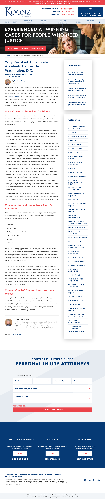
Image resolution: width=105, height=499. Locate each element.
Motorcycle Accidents (74, 232)
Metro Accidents (76, 227)
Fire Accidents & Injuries (76, 195)
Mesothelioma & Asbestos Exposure (77, 223)
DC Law (71, 168)
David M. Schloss (20, 81)
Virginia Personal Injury (77, 310)
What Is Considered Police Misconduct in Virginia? (77, 89)
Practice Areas (44, 22)
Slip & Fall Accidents (73, 270)
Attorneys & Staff (29, 22)
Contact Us (90, 22)
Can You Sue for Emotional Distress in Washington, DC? (77, 96)
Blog (8, 55)
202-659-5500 (67, 9)
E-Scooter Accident (77, 176)
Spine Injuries (74, 275)
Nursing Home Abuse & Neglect (76, 246)
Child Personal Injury (75, 157)
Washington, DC (51, 1)
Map (20, 453)
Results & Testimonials (63, 22)
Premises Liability (76, 261)
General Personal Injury (77, 205)
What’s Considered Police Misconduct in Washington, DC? (77, 104)
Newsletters (74, 241)
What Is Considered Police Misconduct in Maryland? (77, 74)
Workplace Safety (77, 327)
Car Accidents (13, 77)
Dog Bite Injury (75, 172)
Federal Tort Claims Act (74, 189)
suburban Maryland (63, 1)
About (14, 22)
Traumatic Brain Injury (76, 292)
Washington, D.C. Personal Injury (76, 316)
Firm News (73, 200)
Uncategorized (75, 301)
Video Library (74, 305)
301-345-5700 (68, 15)
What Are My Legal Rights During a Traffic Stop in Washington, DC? (77, 81)
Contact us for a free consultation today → (58, 3)
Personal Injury (76, 257)
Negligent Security (77, 237)
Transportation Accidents (76, 286)
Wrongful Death (76, 331)
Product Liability (76, 265)
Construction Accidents (75, 163)
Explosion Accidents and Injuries (75, 182)
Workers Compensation (75, 321)
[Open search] (98, 21)
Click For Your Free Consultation (25, 48)
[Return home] (5, 55)
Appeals (72, 132)
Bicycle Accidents (77, 136)
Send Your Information (52, 410)
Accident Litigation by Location (77, 127)
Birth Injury (74, 140)
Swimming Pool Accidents (75, 280)
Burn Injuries (74, 144)
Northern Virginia (41, 1)
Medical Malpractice (74, 217)
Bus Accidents (75, 148)
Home (7, 22)
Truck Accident (75, 297)
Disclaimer (57, 474)
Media (78, 22)
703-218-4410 (68, 12)
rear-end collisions (13, 96)
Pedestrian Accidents (73, 252)
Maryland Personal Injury (78, 211)
